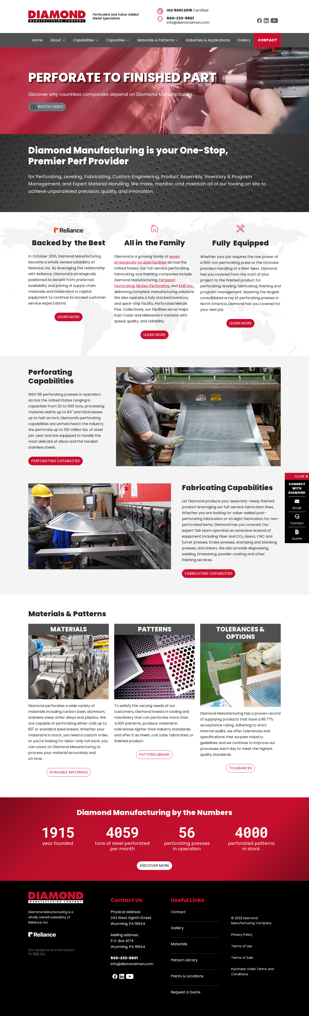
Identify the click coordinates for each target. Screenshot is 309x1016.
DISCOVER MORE (154, 865)
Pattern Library (184, 960)
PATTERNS (154, 629)
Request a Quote (185, 992)
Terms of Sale (242, 957)
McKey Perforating (152, 285)
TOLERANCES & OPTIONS (240, 633)
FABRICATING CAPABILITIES (208, 573)
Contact (178, 911)
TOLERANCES (240, 768)
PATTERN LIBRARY (154, 754)
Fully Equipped (240, 243)
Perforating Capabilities (51, 376)
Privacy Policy (241, 934)
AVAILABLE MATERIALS (68, 772)
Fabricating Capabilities (227, 487)
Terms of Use (241, 946)
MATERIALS (68, 629)
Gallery (177, 928)
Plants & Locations (187, 976)
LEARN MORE (68, 316)
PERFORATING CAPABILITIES (55, 460)
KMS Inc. (186, 285)
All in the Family (154, 243)
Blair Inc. (39, 953)
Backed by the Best (68, 243)
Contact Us (126, 900)
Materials (179, 944)
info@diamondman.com (188, 22)
